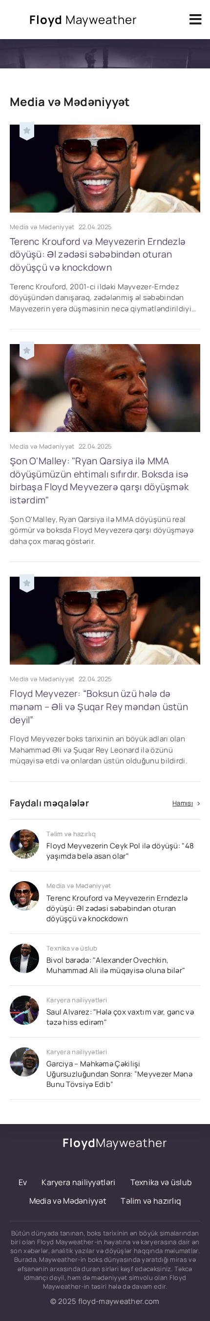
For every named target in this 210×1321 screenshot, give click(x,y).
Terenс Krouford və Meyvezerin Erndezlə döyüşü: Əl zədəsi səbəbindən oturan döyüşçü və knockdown (98, 254)
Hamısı (182, 803)
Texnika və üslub (161, 1182)
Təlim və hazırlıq (151, 1200)
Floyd (83, 19)
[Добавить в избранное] (27, 129)
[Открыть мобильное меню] (195, 19)
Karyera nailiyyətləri (78, 1182)
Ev (23, 1182)
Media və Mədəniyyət (67, 1200)
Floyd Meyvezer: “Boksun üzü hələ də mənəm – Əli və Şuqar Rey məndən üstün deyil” (99, 706)
